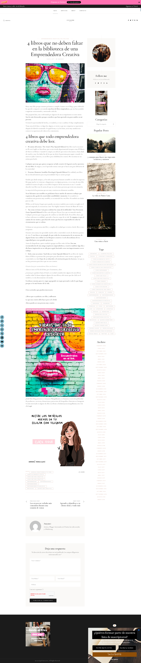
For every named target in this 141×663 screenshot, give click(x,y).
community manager (105, 256)
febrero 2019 (101, 415)
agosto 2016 (101, 496)
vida (67, 38)
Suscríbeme (114, 654)
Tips (64, 38)
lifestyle (110, 309)
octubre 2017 (101, 459)
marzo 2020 (101, 380)
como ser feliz (101, 275)
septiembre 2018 (101, 429)
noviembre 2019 (101, 391)
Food (100, 306)
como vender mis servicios (101, 284)
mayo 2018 (101, 440)
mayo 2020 (101, 375)
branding (93, 253)
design (92, 292)
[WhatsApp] (2, 329)
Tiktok (135, 6)
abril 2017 (101, 475)
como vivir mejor (101, 286)
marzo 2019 (101, 413)
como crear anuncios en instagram (101, 264)
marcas (95, 311)
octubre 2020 (101, 364)
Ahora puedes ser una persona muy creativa (40, 303)
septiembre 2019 (101, 397)
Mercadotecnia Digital (101, 317)
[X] (2, 325)
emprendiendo (32, 483)
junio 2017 (101, 469)
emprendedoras (45, 481)
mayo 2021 (101, 356)
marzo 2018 (101, 445)
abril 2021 (101, 359)
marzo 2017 (101, 478)
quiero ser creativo (45, 488)
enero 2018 (101, 451)
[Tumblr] (2, 334)
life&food (99, 309)
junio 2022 (101, 348)
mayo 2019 (101, 407)
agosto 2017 (101, 464)
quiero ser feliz (101, 322)
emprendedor (32, 481)
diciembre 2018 (101, 421)
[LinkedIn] (2, 338)
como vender (101, 281)
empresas (96, 303)
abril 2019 (101, 410)
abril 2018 (101, 442)
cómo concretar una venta (101, 289)
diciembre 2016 (101, 486)
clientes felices (106, 253)
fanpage (92, 306)
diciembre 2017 (101, 453)
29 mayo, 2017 (101, 193)
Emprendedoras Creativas (50, 38)
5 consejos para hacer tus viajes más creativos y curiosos (101, 158)
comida (92, 256)
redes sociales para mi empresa (101, 331)
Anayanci (61, 59)
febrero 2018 (101, 448)
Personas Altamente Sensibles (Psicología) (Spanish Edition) (48, 172)
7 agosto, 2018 (101, 155)
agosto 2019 (101, 399)
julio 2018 (101, 434)
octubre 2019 (101, 394)
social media (93, 333)
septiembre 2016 (101, 494)
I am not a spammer (36, 589)
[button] (70, 2)
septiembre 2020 (101, 367)
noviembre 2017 (101, 456)
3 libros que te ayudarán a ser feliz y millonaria (41, 296)
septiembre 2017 (101, 461)
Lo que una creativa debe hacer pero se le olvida (41, 300)
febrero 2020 (101, 383)
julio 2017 (101, 467)
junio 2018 (101, 437)
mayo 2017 (101, 472)
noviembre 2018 (101, 424)
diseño (110, 292)
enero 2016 (101, 499)
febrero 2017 (101, 480)
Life (61, 38)
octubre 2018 (101, 426)
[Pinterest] (2, 321)
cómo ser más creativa (35, 476)
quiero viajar (94, 328)
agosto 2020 (101, 370)
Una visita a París (101, 241)
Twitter (104, 333)
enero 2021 (101, 361)
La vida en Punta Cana (101, 195)
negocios (30, 488)
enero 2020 (101, 386)
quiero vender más (101, 325)
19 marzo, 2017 (101, 239)
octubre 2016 (101, 491)
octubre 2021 (101, 351)
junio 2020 (101, 372)
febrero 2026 (101, 345)
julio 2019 (101, 402)
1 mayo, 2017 (50, 59)
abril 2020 (101, 378)
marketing (105, 311)
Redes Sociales (108, 328)
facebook (106, 303)
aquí (30, 406)
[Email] (2, 342)
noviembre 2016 (101, 488)
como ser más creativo (35, 479)
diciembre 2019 (101, 389)
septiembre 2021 (101, 353)
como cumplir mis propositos (101, 267)
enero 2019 (101, 418)
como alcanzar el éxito (35, 474)
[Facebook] (2, 317)
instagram (109, 306)
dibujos (101, 292)
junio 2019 (101, 405)
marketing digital (101, 314)
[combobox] (101, 124)
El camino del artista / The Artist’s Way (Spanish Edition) (47, 147)
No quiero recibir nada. (114, 659)
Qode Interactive (43, 661)
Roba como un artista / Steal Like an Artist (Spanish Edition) (48, 254)
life (91, 309)
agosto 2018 (101, 432)
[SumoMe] (2, 346)
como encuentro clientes (101, 273)
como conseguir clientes (101, 261)
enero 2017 (101, 483)
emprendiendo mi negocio (36, 486)
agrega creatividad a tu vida (41, 472)
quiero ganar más (106, 320)
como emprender (101, 270)
